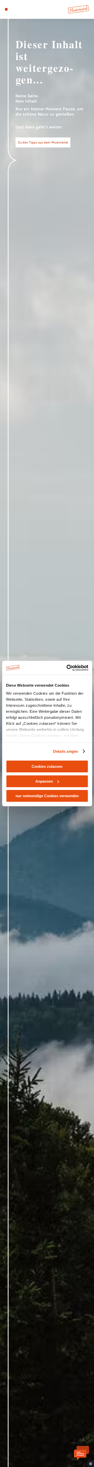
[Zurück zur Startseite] (78, 9)
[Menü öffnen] (6, 9)
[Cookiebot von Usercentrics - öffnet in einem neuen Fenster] (67, 668)
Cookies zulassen (47, 766)
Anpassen (44, 781)
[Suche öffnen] (21, 9)
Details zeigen (65, 751)
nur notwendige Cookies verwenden (47, 796)
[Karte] (14, 9)
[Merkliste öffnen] (17, 9)
